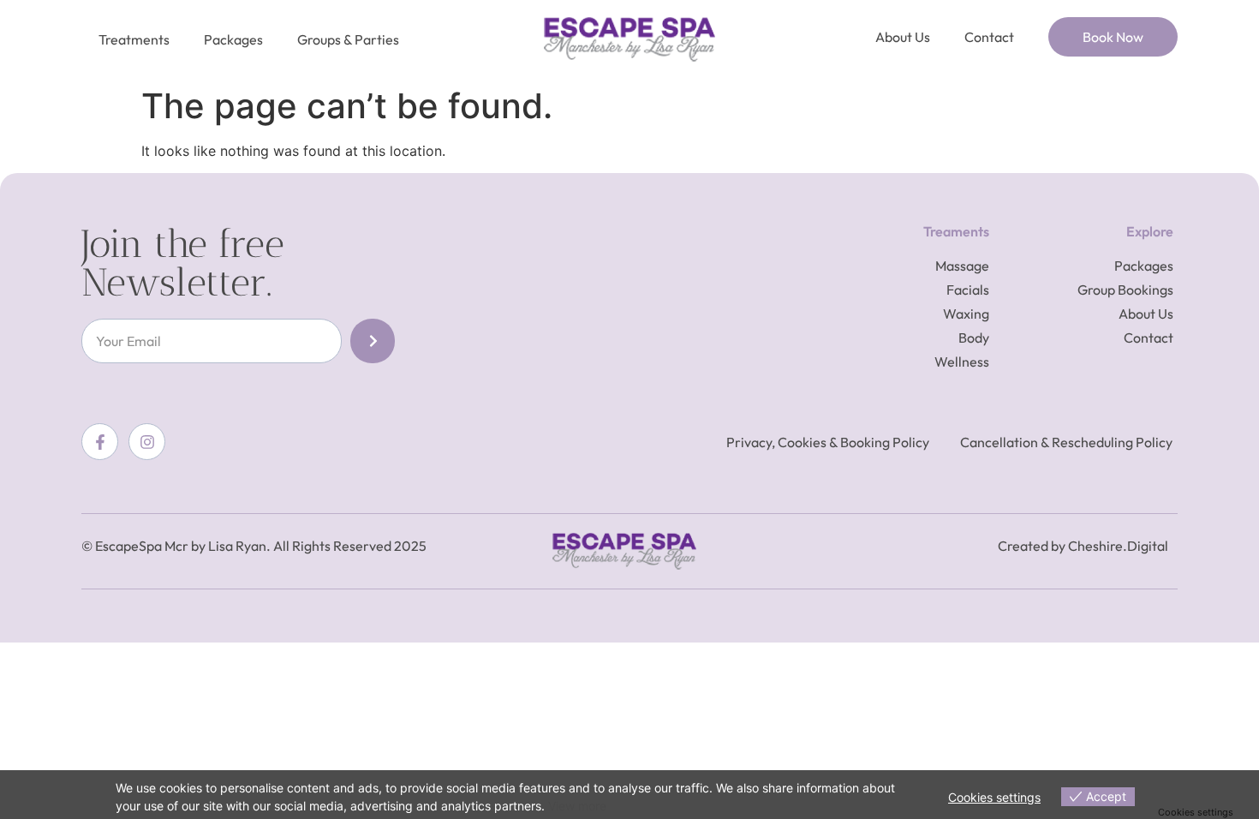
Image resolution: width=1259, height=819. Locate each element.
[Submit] (372, 341)
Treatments (134, 39)
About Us (902, 36)
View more (577, 805)
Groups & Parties (348, 39)
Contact (989, 36)
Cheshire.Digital (1118, 545)
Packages (233, 39)
